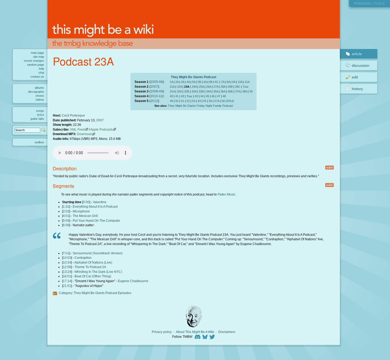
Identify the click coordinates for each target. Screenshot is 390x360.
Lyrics (40, 114)
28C (237, 86)
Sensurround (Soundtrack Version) (98, 253)
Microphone (81, 211)
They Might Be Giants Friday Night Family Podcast (200, 105)
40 (171, 96)
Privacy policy (162, 332)
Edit (355, 77)
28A (222, 86)
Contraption (83, 257)
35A (215, 91)
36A (222, 91)
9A (233, 81)
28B (230, 86)
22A (179, 86)
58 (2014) (228, 101)
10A (240, 81)
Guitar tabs (37, 118)
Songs (40, 110)
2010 (154, 96)
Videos (40, 99)
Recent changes (34, 60)
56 (210, 101)
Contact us (37, 76)
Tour (246, 86)
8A (228, 81)
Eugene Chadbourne (133, 281)
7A (222, 81)
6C (217, 81)
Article (357, 54)
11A (247, 81)
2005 (154, 81)
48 (224, 96)
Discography (36, 91)
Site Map (38, 56)
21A (172, 86)
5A (193, 81)
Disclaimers (226, 332)
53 (193, 101)
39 (251, 91)
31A (172, 91)
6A (205, 81)
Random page (35, 64)
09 (161, 91)
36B (230, 91)
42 (182, 96)
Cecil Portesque (73, 115)
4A (188, 81)
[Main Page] (193, 24)
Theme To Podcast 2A (90, 267)
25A (201, 86)
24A (194, 86)
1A (171, 81)
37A (237, 91)
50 (177, 101)
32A (179, 91)
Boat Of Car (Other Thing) (93, 276)
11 (160, 96)
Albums (39, 87)
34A (208, 91)
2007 (154, 86)
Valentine (99, 202)
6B (211, 81)
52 (188, 101)
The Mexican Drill (85, 215)
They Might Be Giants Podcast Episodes (102, 293)
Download (84, 134)
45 (207, 96)
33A (194, 91)
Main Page (37, 52)
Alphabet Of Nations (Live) (93, 262)
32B (186, 91)
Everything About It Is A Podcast (95, 206)
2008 (154, 91)
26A (208, 86)
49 (171, 101)
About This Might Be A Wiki (195, 332)
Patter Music (226, 194)
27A (215, 86)
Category (65, 293)
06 (161, 81)
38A (244, 91)
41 (177, 96)
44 (201, 96)
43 (196, 96)
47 (218, 96)
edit (330, 168)
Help (41, 68)
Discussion (360, 65)
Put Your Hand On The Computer (96, 220)
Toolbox (39, 142)
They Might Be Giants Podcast (193, 77)
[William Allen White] (193, 316)
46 (213, 96)
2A (177, 81)
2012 (154, 101)
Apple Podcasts (101, 129)
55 (204, 101)
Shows (40, 95)
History (357, 89)
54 (199, 101)
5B (199, 81)
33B (201, 91)
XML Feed (77, 129)
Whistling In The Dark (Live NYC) (98, 271)
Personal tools (369, 3)
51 (182, 101)
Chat (41, 72)
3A (182, 81)
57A (216, 101)
